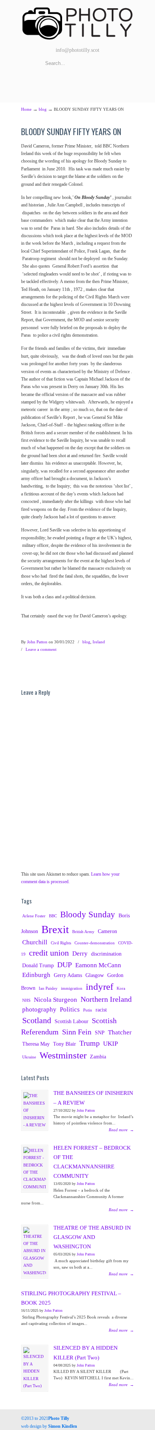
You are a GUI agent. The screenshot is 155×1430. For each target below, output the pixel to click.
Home (26, 109)
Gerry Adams (68, 975)
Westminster (63, 1055)
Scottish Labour (71, 1021)
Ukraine (29, 1057)
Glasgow (94, 975)
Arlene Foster (34, 916)
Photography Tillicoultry (77, 22)
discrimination (106, 954)
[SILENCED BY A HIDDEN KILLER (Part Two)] (34, 1368)
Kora (121, 988)
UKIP (110, 1043)
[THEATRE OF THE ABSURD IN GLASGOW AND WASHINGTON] (34, 1251)
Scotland (36, 1020)
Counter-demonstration (94, 943)
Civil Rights (61, 943)
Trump (89, 1043)
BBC (53, 916)
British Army (83, 932)
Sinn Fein (76, 1032)
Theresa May (36, 1044)
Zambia (98, 1057)
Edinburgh (36, 974)
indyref (99, 986)
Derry (80, 953)
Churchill (34, 942)
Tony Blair (64, 1044)
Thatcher (120, 1032)
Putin (87, 1010)
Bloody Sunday (87, 914)
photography (39, 1009)
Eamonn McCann (98, 965)
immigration (71, 988)
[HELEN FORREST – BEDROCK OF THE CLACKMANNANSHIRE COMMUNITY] (34, 1169)
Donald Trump (38, 965)
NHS (26, 1000)
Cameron (107, 931)
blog (43, 109)
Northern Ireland (106, 999)
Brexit (55, 929)
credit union (49, 952)
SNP (100, 1033)
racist (101, 1010)
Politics (70, 1009)
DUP (64, 965)
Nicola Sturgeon (55, 999)
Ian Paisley (48, 988)
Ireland (99, 642)
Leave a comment (41, 649)
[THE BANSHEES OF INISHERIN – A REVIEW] (34, 1110)
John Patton (37, 642)
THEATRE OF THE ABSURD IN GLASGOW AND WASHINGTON (92, 1237)
